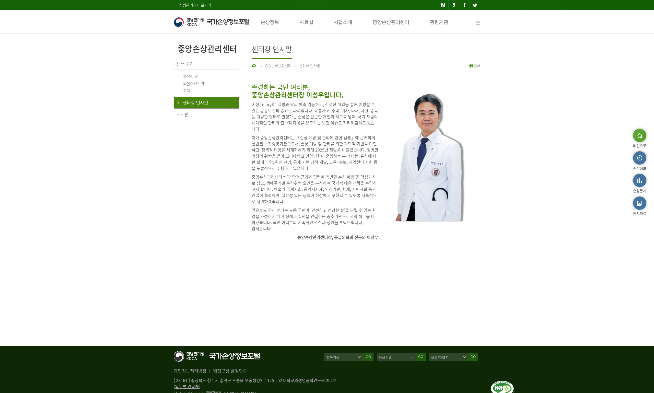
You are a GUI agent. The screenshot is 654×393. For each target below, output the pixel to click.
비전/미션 (190, 76)
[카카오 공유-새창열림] (454, 5)
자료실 (306, 22)
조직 (186, 90)
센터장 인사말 (309, 65)
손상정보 (270, 22)
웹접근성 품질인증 (230, 370)
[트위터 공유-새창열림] (475, 5)
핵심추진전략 (193, 83)
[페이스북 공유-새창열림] (464, 5)
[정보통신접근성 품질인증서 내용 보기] (503, 384)
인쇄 (477, 65)
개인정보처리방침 (190, 370)
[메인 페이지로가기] (254, 65)
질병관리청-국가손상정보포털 (211, 22)
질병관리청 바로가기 (195, 5)
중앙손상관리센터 (390, 22)
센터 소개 (185, 63)
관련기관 (439, 22)
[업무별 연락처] (187, 386)
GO (368, 357)
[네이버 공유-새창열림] (443, 5)
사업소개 (343, 22)
